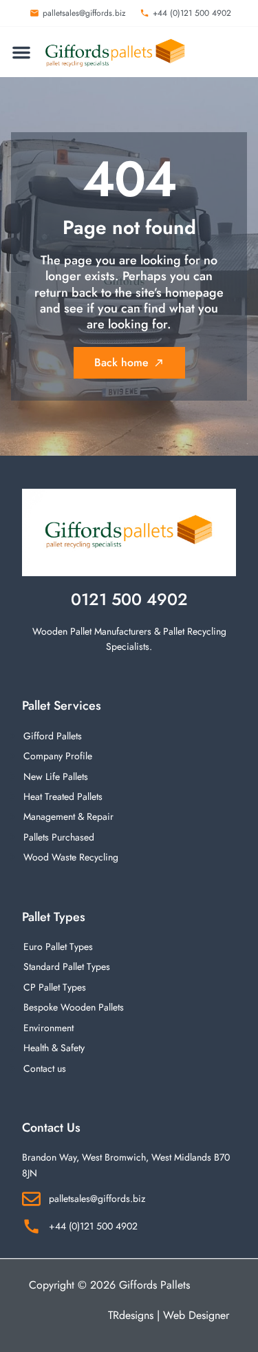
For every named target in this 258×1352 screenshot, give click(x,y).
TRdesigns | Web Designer (168, 1315)
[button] (21, 52)
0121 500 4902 (129, 599)
